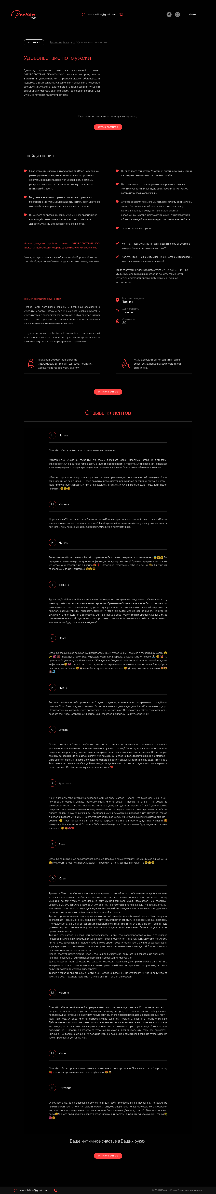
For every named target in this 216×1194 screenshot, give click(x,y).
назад (36, 42)
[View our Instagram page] (177, 14)
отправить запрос (108, 127)
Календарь (69, 42)
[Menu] (202, 14)
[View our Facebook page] (169, 14)
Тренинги (55, 42)
